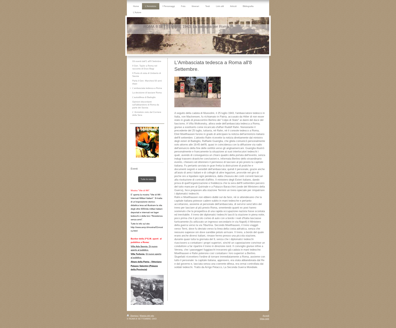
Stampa (134, 315)
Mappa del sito (147, 315)
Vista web (264, 318)
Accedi (266, 315)
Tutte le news (147, 179)
